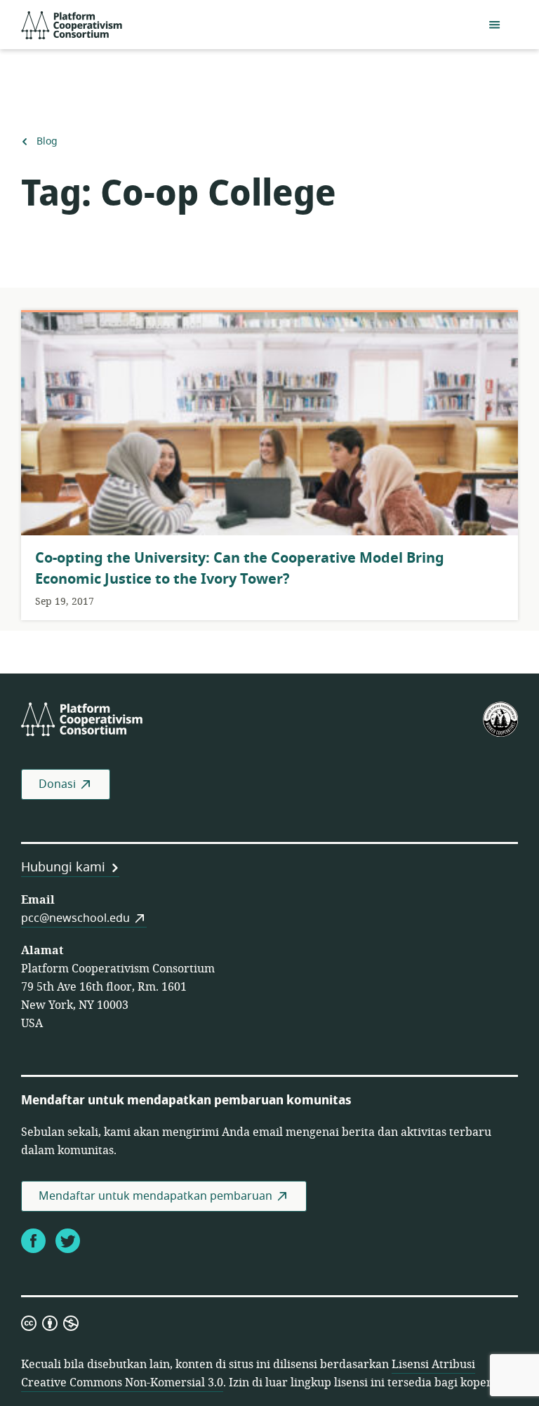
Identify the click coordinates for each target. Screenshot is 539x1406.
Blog (47, 141)
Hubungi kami (63, 867)
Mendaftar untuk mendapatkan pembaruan (155, 1196)
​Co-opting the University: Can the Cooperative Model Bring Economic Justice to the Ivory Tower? (239, 568)
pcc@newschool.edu (75, 918)
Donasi (57, 784)
